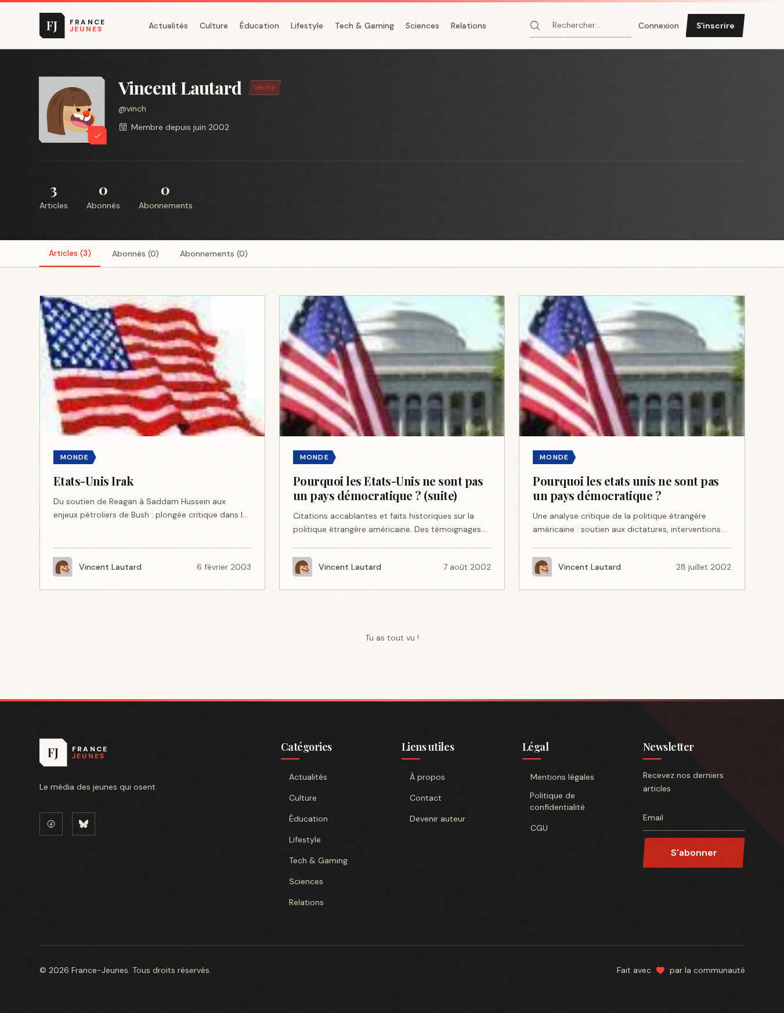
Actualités (168, 25)
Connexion (658, 25)
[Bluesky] (83, 823)
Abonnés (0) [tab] (135, 253)
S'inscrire (715, 25)
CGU (539, 828)
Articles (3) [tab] (70, 253)
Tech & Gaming (364, 25)
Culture (214, 25)
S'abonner (694, 852)
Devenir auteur (437, 818)
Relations (468, 25)
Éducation (259, 25)
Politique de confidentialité (557, 801)
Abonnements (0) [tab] (214, 253)
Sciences (422, 25)
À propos (427, 777)
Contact (426, 798)
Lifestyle (307, 25)
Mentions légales (562, 777)
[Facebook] (51, 823)
